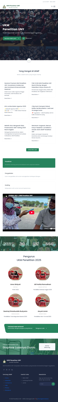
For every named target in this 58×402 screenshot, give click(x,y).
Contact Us (8, 383)
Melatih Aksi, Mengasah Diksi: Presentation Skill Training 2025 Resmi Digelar (15, 128)
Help (6, 385)
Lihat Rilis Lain (32, 150)
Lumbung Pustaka (27, 380)
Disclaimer (8, 390)
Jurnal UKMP (46, 1)
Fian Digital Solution (43, 399)
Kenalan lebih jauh (10, 38)
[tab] (29, 163)
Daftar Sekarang (47, 346)
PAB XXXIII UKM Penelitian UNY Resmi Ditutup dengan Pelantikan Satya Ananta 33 (42, 85)
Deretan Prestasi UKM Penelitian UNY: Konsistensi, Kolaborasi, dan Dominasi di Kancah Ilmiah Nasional (15, 86)
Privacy (7, 388)
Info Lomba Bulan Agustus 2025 (15, 106)
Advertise (7, 380)
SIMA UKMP (52, 1)
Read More (8, 98)
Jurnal (24, 383)
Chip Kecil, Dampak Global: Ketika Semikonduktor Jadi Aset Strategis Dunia (42, 108)
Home (7, 378)
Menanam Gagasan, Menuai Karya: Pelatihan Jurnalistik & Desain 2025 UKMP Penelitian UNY (41, 129)
